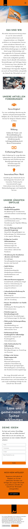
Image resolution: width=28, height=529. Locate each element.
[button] (25, 3)
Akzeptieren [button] (15, 525)
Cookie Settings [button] (6, 525)
